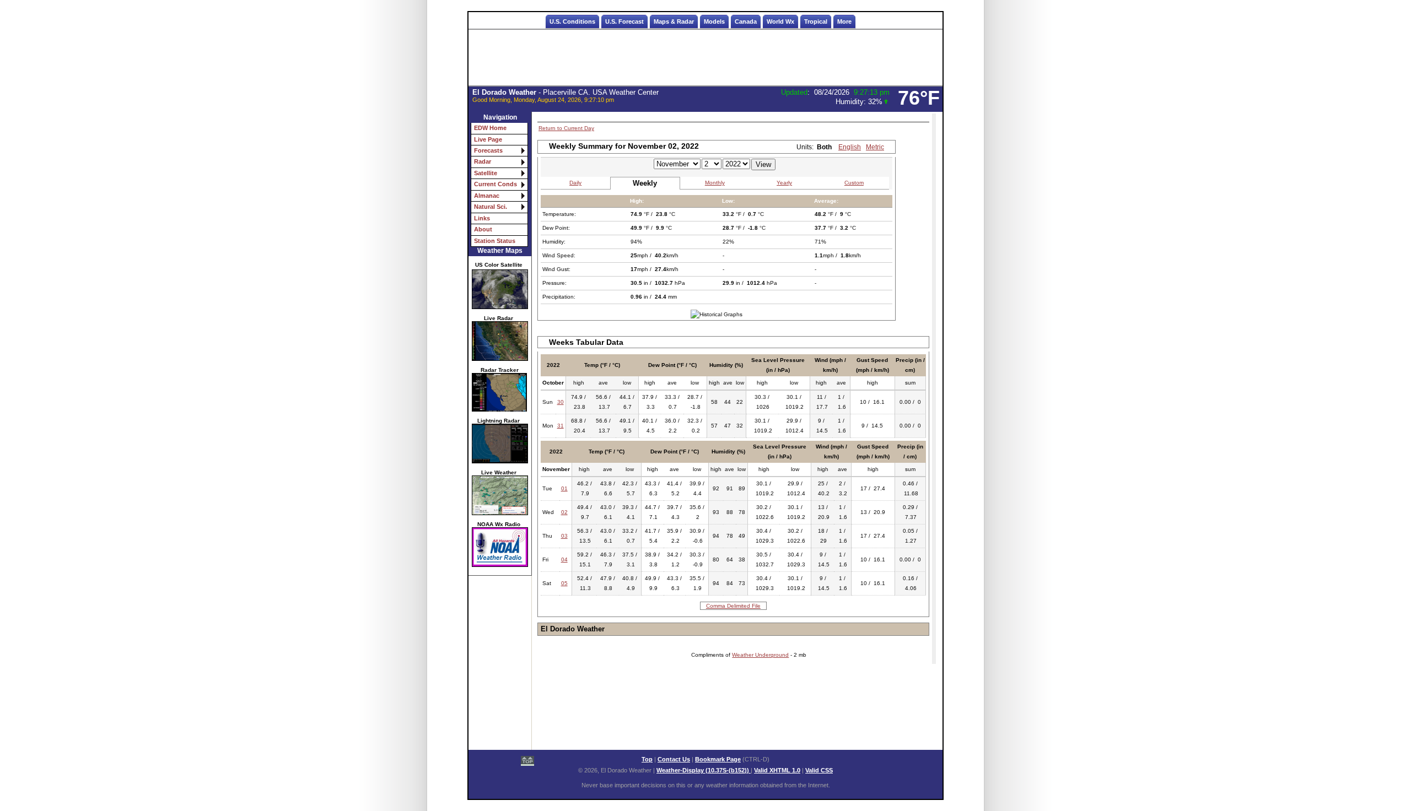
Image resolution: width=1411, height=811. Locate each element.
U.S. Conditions (572, 21)
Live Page (488, 139)
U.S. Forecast (624, 21)
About (483, 229)
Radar (482, 161)
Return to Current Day (566, 128)
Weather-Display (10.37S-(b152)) (703, 770)
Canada (746, 21)
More (844, 21)
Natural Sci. (490, 206)
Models (714, 21)
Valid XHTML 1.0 (777, 770)
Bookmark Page (718, 759)
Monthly (715, 183)
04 (564, 559)
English (849, 147)
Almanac (486, 195)
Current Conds (495, 184)
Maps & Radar (674, 21)
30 (560, 402)
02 (564, 512)
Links (482, 218)
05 (564, 583)
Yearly (784, 183)
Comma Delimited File (733, 606)
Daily (575, 183)
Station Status (494, 240)
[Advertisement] (705, 58)
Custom (854, 183)
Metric (875, 147)
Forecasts (488, 150)
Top (647, 759)
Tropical (815, 21)
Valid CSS (819, 770)
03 (564, 536)
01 (564, 488)
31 (560, 426)
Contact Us (674, 759)
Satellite (485, 173)
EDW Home (490, 128)
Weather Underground (760, 655)
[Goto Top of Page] (527, 762)
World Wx (780, 21)
